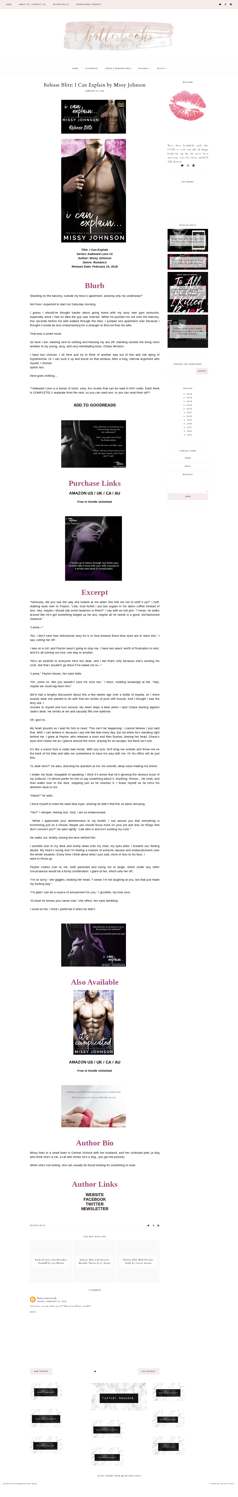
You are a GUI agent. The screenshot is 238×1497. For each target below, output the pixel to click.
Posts (160, 68)
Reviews (143, 68)
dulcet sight (227, 1484)
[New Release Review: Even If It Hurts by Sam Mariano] (188, 268)
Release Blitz (37, 1225)
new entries (41, 1371)
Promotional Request (89, 4)
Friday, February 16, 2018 (52, 1301)
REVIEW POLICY (61, 4)
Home (9, 4)
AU (117, 493)
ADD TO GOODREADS (95, 405)
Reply (33, 1312)
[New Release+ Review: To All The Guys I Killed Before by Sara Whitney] (188, 311)
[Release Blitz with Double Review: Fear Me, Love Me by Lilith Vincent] (188, 347)
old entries (148, 1371)
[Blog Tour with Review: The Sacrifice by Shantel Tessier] (188, 250)
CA (108, 493)
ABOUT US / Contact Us (32, 4)
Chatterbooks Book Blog (24, 1484)
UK (99, 493)
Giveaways (91, 68)
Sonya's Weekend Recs (118, 68)
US (90, 493)
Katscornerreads (47, 1298)
